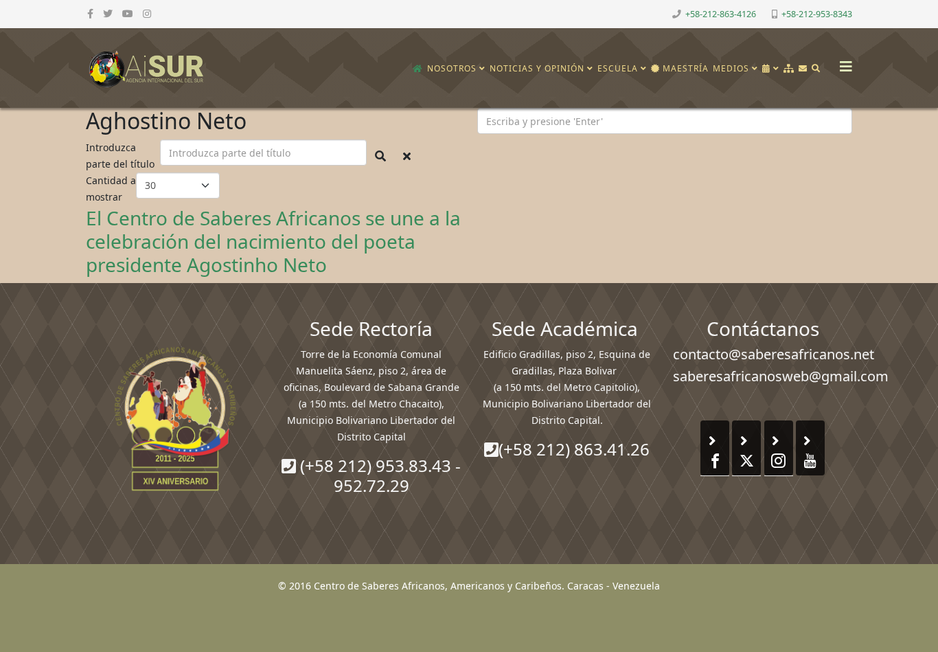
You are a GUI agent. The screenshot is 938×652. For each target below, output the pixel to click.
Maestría (684, 68)
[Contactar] (803, 69)
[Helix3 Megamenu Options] (842, 62)
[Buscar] (816, 69)
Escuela (617, 68)
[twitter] (108, 13)
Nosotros (452, 68)
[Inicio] (418, 69)
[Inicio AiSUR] (175, 418)
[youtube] (127, 13)
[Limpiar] (407, 155)
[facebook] (90, 13)
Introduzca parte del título (121, 155)
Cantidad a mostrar (111, 188)
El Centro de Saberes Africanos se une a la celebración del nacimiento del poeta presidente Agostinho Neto (273, 241)
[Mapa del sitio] (789, 69)
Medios (731, 68)
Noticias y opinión (537, 68)
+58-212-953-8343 (816, 14)
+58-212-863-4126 (720, 14)
